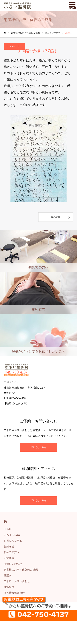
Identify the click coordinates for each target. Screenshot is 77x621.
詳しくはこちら (38, 447)
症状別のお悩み (13, 563)
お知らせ (9, 546)
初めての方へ (11, 552)
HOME (5, 521)
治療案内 (9, 558)
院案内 (8, 575)
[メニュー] (71, 5)
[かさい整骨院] (17, 5)
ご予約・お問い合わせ (17, 581)
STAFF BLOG (12, 534)
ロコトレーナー (14, 46)
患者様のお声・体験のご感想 (21, 569)
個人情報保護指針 (14, 592)
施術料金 (9, 586)
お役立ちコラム (13, 540)
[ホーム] (5, 32)
